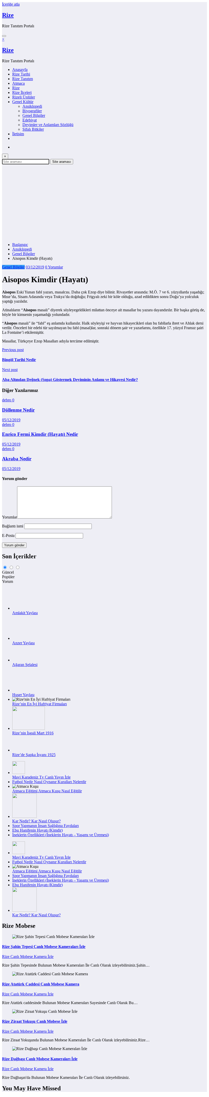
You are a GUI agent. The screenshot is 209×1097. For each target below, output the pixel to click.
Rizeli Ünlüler (23, 97)
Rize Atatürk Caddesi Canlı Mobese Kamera (40, 984)
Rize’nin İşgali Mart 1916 (33, 733)
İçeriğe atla (11, 4)
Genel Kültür (22, 102)
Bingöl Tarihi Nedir (19, 360)
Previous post (13, 350)
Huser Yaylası (23, 695)
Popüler (8, 577)
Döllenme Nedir (18, 410)
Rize (8, 15)
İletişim (18, 134)
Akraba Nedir (16, 458)
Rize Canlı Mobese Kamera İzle (28, 956)
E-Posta (9, 535)
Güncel (8, 572)
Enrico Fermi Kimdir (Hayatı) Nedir (40, 434)
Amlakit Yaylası (25, 613)
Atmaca (18, 83)
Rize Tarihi (21, 74)
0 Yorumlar (54, 267)
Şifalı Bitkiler (33, 129)
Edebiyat (29, 120)
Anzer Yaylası (23, 643)
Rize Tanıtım (22, 79)
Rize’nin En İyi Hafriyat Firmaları (39, 704)
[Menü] (4, 36)
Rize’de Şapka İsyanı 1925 (34, 755)
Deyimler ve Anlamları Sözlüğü (47, 124)
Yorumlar (9, 517)
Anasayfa (20, 69)
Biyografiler (32, 111)
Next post (10, 369)
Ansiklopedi (32, 106)
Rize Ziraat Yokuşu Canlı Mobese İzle (34, 1021)
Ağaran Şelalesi (24, 664)
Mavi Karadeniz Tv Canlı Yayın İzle (41, 777)
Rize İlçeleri (22, 92)
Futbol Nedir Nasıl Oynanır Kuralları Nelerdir (49, 782)
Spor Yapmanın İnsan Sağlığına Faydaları (45, 825)
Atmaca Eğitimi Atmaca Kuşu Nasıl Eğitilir (47, 791)
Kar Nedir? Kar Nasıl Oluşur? (36, 821)
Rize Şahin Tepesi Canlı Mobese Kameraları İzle (43, 946)
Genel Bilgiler (33, 115)
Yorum (7, 581)
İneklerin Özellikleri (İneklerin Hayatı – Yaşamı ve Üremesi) (60, 835)
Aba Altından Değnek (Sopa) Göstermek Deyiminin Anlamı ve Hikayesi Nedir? (70, 379)
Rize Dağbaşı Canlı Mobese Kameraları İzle (39, 1059)
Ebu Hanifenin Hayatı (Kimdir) (37, 830)
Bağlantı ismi (13, 526)
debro (7, 400)
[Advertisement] (104, 202)
